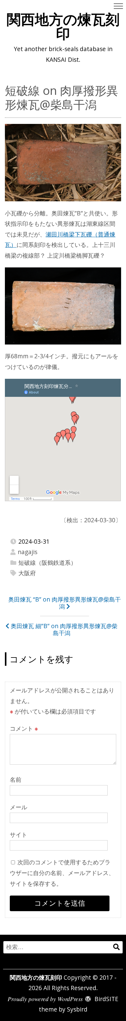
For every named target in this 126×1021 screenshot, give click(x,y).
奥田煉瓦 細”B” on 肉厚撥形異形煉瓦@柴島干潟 (64, 629)
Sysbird (77, 1009)
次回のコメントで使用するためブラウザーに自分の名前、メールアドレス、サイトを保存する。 (62, 872)
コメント (24, 728)
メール (18, 807)
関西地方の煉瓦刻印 (63, 26)
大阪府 (27, 573)
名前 (15, 779)
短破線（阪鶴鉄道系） (47, 562)
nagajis (27, 552)
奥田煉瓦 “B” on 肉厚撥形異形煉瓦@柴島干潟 (64, 602)
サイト (18, 834)
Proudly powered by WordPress (45, 999)
